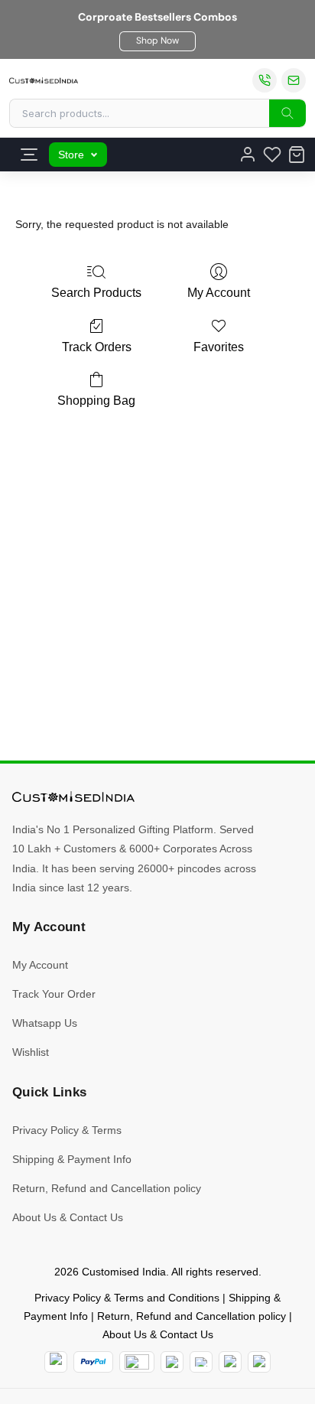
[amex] (136, 1362)
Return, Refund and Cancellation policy (106, 1188)
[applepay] (230, 1362)
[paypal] (92, 1362)
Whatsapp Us (44, 1023)
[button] (157, 41)
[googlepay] (259, 1362)
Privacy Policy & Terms (67, 1130)
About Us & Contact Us (67, 1217)
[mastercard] (55, 1362)
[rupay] (172, 1362)
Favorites (218, 346)
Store (71, 154)
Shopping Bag (96, 400)
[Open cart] (296, 154)
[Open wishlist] (272, 154)
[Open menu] (29, 154)
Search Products (96, 292)
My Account (218, 292)
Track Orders (97, 346)
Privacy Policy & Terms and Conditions (126, 1298)
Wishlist (30, 1052)
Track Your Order (54, 994)
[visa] (201, 1362)
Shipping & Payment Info (72, 1159)
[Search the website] (287, 113)
